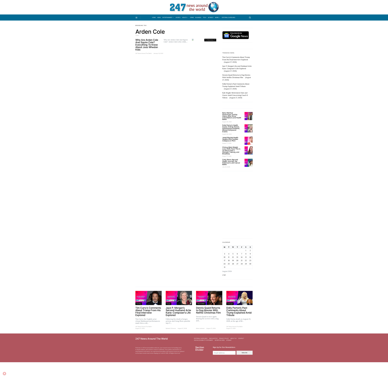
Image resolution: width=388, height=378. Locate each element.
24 (224, 264)
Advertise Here (220, 340)
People (168, 303)
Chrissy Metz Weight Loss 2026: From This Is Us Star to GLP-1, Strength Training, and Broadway (231, 150)
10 (224, 257)
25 (229, 264)
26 (233, 264)
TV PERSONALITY (210, 40)
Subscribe (244, 352)
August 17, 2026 (226, 143)
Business (198, 17)
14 (241, 257)
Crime (192, 17)
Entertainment (167, 17)
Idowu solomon (200, 328)
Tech (204, 17)
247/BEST (211, 17)
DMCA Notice (213, 338)
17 (224, 260)
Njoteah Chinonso (171, 328)
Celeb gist (230, 303)
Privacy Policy (224, 338)
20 (237, 260)
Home (154, 17)
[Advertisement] (237, 204)
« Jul (224, 275)
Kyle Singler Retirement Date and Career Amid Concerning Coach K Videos (235, 95)
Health (184, 17)
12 (233, 257)
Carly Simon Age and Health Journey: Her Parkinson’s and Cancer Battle (231, 162)
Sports (178, 17)
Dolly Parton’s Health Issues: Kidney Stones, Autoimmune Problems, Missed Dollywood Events (231, 128)
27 (237, 264)
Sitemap (228, 340)
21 (241, 260)
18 (229, 260)
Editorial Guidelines (228, 17)
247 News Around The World (143, 53)
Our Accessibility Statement (203, 340)
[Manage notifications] (4, 373)
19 (233, 260)
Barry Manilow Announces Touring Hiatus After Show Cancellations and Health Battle (231, 116)
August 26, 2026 (226, 122)
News (159, 17)
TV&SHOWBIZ (201, 303)
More (216, 17)
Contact (241, 338)
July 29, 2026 (226, 167)
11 (228, 257)
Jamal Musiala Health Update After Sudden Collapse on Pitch (230, 139)
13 (237, 257)
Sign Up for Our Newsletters (224, 348)
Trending (138, 303)
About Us (233, 338)
